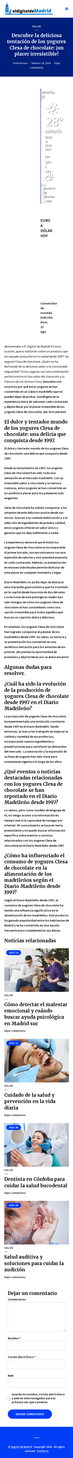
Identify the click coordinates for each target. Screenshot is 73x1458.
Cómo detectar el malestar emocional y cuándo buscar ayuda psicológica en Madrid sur (35, 1014)
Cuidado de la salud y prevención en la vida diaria (29, 1101)
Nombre (14, 1338)
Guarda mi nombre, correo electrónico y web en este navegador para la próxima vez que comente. (38, 1398)
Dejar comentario (15, 1031)
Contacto (42, 1451)
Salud (36, 26)
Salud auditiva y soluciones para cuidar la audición (34, 1263)
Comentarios (17, 1299)
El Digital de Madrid (20, 1447)
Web (11, 1375)
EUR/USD (46, 317)
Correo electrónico (22, 1357)
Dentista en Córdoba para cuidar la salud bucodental (35, 1182)
